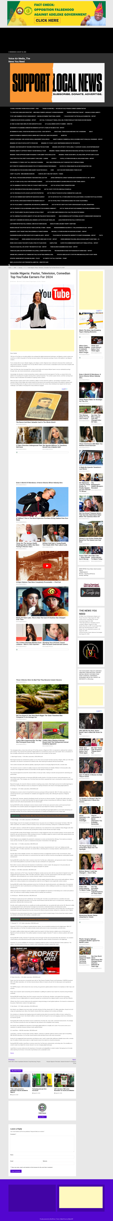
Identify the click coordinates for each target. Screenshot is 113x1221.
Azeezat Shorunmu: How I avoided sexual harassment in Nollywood (30, 139)
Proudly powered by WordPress (48, 1219)
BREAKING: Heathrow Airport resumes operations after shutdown (29, 147)
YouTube (39, 281)
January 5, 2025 (21, 281)
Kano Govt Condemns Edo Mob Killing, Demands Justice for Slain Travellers (32, 220)
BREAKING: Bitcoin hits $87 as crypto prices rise (24, 143)
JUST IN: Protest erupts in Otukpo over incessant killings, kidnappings (73, 204)
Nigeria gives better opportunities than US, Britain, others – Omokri (30, 227)
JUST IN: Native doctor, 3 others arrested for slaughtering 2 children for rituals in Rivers (75, 197)
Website (45, 1161)
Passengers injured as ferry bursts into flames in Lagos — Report (30, 235)
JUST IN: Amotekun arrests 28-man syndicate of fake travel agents (65, 181)
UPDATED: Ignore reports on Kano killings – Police (25, 258)
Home (52, 170)
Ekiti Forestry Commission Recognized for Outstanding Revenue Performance (33, 166)
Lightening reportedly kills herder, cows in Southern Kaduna (28, 223)
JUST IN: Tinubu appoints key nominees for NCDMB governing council (80, 208)
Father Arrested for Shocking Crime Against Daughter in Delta (28, 170)
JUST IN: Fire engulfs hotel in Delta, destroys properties (27, 193)
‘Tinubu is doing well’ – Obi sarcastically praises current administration (64, 108)
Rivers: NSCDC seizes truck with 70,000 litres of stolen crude (28, 243)
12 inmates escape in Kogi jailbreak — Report (23, 120)
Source (12, 1053)
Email (11, 1161)
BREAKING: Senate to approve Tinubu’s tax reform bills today (28, 150)
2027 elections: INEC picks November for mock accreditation (64, 1089)
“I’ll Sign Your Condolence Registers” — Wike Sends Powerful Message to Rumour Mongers (36, 112)
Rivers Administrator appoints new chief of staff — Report (39, 239)
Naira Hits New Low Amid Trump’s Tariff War (63, 223)
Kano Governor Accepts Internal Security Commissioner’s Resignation (80, 216)
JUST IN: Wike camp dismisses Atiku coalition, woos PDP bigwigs (65, 212)
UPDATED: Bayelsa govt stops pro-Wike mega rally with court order (77, 254)
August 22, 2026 (36, 1093)
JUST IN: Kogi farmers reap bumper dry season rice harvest (27, 197)
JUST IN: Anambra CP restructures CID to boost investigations (28, 185)
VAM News (13, 281)
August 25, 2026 (14, 1094)
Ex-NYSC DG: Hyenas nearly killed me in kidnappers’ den (75, 166)
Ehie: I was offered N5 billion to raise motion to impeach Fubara (65, 162)
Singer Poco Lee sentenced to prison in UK (89, 629)
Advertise (64, 135)
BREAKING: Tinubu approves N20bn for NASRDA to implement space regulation (32, 154)
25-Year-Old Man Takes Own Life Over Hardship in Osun (26, 124)
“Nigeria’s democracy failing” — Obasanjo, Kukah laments (83, 112)
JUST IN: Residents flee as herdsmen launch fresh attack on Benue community (33, 208)
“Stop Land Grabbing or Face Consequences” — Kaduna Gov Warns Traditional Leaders (35, 116)
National (28, 281)
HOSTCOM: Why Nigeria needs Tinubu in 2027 (69, 170)
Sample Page (53, 243)
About (91, 131)
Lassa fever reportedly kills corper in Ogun (71, 220)
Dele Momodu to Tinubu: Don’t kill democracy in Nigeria (26, 162)
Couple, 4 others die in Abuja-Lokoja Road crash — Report (77, 158)
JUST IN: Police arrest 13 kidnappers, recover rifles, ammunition (29, 204)
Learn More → (42, 1117)
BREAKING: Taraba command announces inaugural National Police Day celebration (73, 150)
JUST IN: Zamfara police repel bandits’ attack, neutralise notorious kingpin (33, 216)
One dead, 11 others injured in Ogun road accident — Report (69, 231)
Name (11, 1154)
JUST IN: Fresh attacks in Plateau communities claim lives (64, 193)
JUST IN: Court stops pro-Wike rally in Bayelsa (57, 189)
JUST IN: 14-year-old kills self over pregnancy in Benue (26, 181)
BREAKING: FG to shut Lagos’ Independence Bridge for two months (60, 143)
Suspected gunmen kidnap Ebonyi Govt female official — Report (79, 243)
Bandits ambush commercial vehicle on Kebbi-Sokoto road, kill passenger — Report (78, 139)
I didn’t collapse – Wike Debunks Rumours (22, 173)
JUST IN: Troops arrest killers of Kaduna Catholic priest (27, 212)
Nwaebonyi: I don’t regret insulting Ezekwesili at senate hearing (29, 231)
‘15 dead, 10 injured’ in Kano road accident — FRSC (24, 108)
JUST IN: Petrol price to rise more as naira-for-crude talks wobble (68, 200)
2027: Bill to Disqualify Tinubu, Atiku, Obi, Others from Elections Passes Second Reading (65, 120)
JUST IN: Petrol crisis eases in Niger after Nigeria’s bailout (27, 200)
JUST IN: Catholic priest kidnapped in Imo (63, 185)
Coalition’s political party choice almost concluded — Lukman (29, 158)
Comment (13, 1134)
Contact (54, 158)
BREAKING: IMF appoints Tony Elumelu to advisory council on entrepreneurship (75, 147)
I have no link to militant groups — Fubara (50, 173)
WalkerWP (70, 1219)
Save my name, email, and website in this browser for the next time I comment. (32, 1167)
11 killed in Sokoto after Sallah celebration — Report (80, 116)
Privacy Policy (14, 239)
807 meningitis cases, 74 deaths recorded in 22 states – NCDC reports (30, 131)
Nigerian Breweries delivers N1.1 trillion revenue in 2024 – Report (73, 227)
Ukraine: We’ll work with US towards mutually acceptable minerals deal (32, 254)
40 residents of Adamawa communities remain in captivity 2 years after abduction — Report (37, 127)
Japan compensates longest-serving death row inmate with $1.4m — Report (73, 177)
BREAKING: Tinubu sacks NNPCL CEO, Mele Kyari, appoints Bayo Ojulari (79, 154)
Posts (101, 235)
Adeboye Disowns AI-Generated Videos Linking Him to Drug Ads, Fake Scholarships (34, 135)
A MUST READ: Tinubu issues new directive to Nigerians (70, 131)
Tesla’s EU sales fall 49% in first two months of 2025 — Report (28, 246)
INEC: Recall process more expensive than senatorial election (28, 177)
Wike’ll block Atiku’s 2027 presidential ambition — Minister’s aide (29, 262)
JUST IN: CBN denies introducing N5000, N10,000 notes (25, 189)
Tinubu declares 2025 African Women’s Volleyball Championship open (30, 250)
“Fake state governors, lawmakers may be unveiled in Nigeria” (19, 1090)
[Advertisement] (56, 39)
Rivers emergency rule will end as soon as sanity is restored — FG (80, 239)
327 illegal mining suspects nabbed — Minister (58, 124)
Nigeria (34, 281)
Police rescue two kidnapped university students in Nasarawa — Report (74, 235)
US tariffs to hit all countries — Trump (55, 258)
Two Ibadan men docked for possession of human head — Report (73, 250)
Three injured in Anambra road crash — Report (64, 246)
